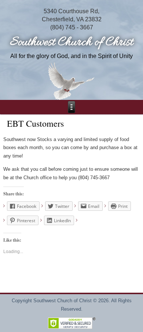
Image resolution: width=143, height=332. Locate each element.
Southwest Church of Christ (71, 42)
